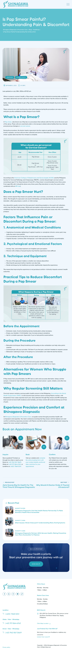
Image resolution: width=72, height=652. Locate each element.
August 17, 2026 (20, 520)
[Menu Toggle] (67, 4)
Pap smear (8, 122)
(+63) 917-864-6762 (15, 464)
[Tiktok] (22, 594)
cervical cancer (25, 126)
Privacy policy (6, 647)
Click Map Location (43, 623)
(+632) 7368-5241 (15, 466)
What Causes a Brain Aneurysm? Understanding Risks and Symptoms (40, 523)
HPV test (17, 186)
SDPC (23, 85)
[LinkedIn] (9, 594)
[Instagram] (13, 594)
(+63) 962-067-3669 (14, 462)
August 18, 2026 (20, 508)
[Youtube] (17, 594)
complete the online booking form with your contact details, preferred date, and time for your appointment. (35, 462)
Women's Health (21, 77)
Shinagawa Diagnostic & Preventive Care (18, 416)
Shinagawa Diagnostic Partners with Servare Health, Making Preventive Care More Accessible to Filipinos (40, 534)
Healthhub (10, 77)
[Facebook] (4, 594)
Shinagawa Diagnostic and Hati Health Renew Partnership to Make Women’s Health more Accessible (39, 511)
